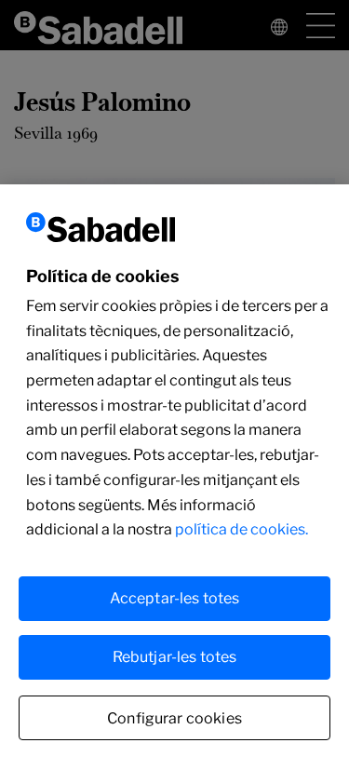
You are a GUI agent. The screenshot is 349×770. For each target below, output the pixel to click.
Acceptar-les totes (175, 598)
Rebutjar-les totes (175, 657)
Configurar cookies (174, 718)
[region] (174, 477)
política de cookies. (241, 529)
